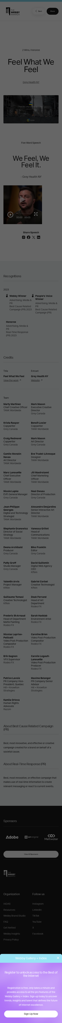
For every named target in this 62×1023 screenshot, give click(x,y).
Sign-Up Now (31, 1014)
